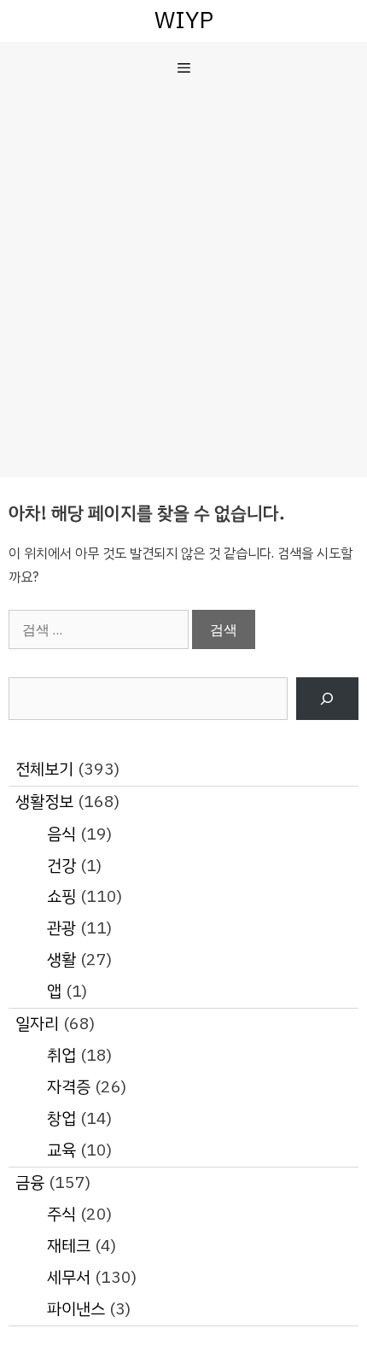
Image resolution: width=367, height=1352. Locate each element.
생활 (61, 959)
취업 (61, 1055)
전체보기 (44, 769)
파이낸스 (76, 1308)
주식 (61, 1214)
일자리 (37, 1023)
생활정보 (44, 801)
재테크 (68, 1245)
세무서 (68, 1277)
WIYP (183, 20)
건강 (61, 865)
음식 (61, 834)
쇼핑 (61, 896)
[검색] (327, 699)
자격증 (68, 1086)
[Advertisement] (183, 285)
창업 (61, 1118)
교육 (61, 1150)
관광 (61, 928)
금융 (29, 1182)
